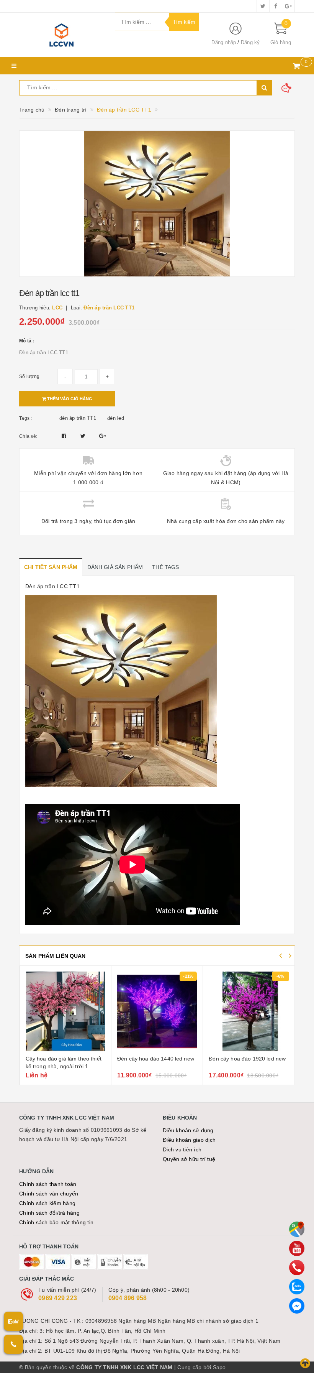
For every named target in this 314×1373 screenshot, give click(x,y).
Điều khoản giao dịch (189, 1140)
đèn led (115, 418)
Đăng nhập (223, 42)
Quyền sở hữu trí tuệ (189, 1159)
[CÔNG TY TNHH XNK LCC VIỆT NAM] (61, 35)
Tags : (25, 418)
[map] (296, 1229)
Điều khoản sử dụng (188, 1130)
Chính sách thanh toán (47, 1184)
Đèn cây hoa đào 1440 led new (155, 1059)
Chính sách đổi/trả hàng (49, 1213)
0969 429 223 (57, 1298)
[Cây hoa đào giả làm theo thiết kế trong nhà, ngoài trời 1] (65, 1011)
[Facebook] (296, 1306)
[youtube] (296, 1248)
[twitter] (263, 6)
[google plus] (288, 6)
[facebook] (276, 6)
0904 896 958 (127, 1298)
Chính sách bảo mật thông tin (56, 1222)
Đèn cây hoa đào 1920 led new (247, 1059)
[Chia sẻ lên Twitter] (84, 436)
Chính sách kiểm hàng (47, 1203)
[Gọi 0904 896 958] (13, 1344)
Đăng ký (250, 42)
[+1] (102, 436)
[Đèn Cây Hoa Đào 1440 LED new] (157, 1011)
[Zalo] (296, 1286)
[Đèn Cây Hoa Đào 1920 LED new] (249, 1011)
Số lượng (29, 376)
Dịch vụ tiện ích (182, 1149)
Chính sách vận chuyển (48, 1193)
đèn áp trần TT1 (77, 418)
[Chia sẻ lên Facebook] (64, 436)
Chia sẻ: (28, 436)
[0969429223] (296, 1267)
